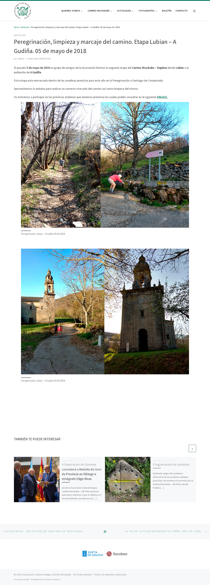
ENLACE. (162, 97)
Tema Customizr (53, 579)
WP (27, 579)
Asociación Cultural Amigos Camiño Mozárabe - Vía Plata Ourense (57, 574)
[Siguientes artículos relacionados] (192, 448)
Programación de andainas (171, 464)
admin (21, 59)
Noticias (25, 27)
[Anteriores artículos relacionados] (184, 448)
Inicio (16, 27)
